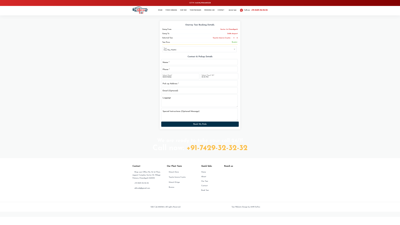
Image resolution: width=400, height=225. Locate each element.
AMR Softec (255, 207)
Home (160, 10)
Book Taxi (232, 10)
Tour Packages (195, 10)
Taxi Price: (166, 42)
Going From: (167, 29)
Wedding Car (209, 10)
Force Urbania (171, 10)
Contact (221, 10)
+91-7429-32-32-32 (217, 148)
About (203, 177)
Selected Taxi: (167, 38)
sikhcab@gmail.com (142, 188)
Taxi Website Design (240, 207)
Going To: (165, 33)
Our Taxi (183, 10)
